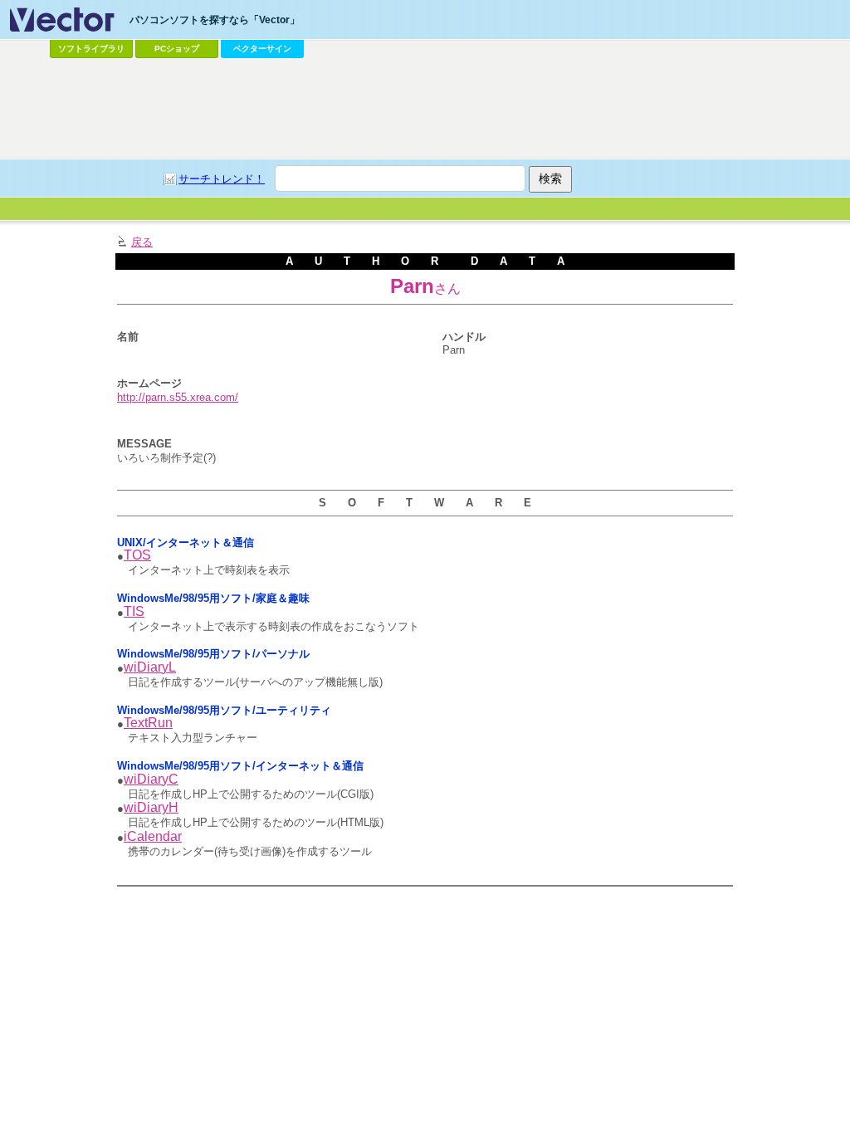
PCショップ (176, 48)
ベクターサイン (262, 48)
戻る (142, 242)
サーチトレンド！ (221, 179)
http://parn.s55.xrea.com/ (177, 397)
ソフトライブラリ (91, 48)
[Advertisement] (425, 108)
